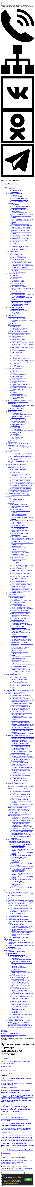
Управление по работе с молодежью (22, 520)
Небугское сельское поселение (20, 480)
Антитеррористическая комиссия (21, 453)
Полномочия (12, 594)
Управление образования (19, 514)
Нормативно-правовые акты (20, 910)
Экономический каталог (18, 208)
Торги (10, 897)
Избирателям (15, 363)
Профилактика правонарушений (21, 456)
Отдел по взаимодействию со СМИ (22, 565)
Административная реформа (16, 955)
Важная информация (17, 256)
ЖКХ (13, 655)
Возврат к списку (6, 1066)
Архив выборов (16, 355)
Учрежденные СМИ (17, 626)
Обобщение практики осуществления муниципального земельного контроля (21, 712)
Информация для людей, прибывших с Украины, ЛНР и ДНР (20, 458)
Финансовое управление (19, 504)
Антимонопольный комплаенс (20, 618)
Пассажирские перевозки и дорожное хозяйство (19, 652)
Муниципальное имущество (13, 891)
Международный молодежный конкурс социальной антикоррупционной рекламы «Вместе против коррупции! (20, 980)
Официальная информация (19, 200)
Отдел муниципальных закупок (21, 555)
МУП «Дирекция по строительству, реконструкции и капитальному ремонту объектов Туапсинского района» (22, 933)
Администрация (9, 496)
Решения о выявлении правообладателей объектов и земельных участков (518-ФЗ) (20, 669)
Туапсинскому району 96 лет (20, 424)
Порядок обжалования (15, 1019)
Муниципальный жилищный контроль (20, 735)
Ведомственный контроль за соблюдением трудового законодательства (20, 648)
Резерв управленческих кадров (20, 607)
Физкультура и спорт (17, 280)
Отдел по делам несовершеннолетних (18, 292)
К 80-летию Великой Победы (20, 201)
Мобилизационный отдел (19, 580)
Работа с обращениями (18, 339)
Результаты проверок (17, 620)
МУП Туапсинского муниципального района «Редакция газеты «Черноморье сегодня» (22, 926)
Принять (28, 1179)
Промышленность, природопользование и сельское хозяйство (21, 661)
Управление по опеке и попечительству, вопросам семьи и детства (22, 517)
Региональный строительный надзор (19, 841)
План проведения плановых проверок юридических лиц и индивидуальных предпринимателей (22, 722)
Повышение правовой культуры (21, 358)
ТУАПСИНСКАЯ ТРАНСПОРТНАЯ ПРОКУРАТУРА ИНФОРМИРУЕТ (19, 490)
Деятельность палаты (17, 329)
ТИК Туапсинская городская (16, 368)
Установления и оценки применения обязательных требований (22, 665)
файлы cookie (16, 1177)
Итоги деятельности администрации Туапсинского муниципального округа (22, 220)
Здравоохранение (16, 277)
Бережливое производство (19, 238)
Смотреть (10, 1061)
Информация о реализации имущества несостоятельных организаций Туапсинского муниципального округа (20, 247)
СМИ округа (12, 315)
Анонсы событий (16, 196)
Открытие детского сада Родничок (22, 430)
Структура (11, 503)
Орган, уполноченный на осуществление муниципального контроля (21, 717)
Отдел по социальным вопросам (21, 576)
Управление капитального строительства (19, 534)
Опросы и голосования (18, 257)
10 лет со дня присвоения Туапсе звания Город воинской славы (21, 415)
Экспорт (14, 243)
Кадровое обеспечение (18, 605)
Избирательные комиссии (19, 350)
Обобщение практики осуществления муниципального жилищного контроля (21, 751)
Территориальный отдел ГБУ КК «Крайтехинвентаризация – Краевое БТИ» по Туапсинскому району (21, 894)
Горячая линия (12, 442)
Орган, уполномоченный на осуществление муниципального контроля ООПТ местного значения (22, 826)
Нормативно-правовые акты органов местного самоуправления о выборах (22, 343)
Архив (13, 687)
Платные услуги (16, 237)
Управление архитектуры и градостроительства (19, 527)
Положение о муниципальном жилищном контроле (20, 776)
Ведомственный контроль (19, 682)
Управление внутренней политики (22, 583)
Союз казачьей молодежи (19, 395)
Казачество (11, 390)
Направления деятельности (16, 596)
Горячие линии (5, 1153)
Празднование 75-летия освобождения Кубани (18, 420)
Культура (14, 278)
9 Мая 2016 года (16, 426)
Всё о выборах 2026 (17, 366)
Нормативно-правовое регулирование (19, 684)
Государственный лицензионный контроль (21, 866)
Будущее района (16, 432)
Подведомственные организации (21, 624)
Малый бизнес (15, 211)
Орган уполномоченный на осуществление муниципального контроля (21, 801)
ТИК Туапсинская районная (16, 336)
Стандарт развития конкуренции (21, 235)
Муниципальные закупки (12, 674)
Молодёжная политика (18, 281)
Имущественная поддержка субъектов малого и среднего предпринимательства (20, 907)
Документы (15, 253)
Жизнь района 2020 (17, 437)
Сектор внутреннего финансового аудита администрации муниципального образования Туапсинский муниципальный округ (22, 587)
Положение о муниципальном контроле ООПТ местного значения (22, 817)
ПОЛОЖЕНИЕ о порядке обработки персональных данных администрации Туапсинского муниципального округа (20, 1025)
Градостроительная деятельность (21, 600)
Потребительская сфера (15, 307)
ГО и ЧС (14, 599)
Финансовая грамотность (19, 212)
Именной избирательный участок (21, 362)
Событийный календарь (18, 272)
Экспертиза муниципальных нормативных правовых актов (20, 611)
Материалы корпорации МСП (20, 911)
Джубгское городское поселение (21, 477)
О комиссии (15, 370)
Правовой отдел (16, 564)
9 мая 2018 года (16, 429)
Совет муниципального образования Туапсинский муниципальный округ (19, 333)
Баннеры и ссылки (17, 352)
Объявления (15, 326)
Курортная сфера (13, 251)
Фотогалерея (12, 411)
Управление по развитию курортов (22, 538)
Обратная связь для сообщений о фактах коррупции (21, 1015)
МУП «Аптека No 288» (18, 929)
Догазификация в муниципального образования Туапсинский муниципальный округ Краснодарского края (20, 446)
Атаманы (14, 392)
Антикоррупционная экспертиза (21, 988)
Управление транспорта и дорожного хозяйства (19, 548)
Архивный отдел (16, 604)
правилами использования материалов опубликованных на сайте (16, 1169)
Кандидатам (15, 365)
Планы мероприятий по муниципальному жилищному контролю (20, 780)
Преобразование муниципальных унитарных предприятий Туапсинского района (20, 921)
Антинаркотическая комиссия (20, 455)
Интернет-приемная (17, 499)
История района (16, 190)
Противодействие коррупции (17, 975)
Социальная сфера (13, 273)
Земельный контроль (14, 693)
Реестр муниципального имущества (19, 899)
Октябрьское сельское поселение (21, 488)
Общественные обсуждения (16, 692)
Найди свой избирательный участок (22, 360)
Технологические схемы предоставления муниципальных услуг (21, 972)
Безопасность (12, 451)
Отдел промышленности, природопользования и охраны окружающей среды (21, 552)
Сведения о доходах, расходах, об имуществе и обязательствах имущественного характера (21, 998)
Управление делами (17, 557)
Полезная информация (15, 410)
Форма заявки (15, 689)
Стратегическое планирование (20, 206)
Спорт (13, 440)
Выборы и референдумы (18, 354)
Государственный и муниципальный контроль (18, 690)
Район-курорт (15, 438)
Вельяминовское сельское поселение (22, 483)
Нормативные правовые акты (20, 681)
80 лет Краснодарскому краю (20, 422)
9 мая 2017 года (16, 427)
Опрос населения (16, 501)
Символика (14, 192)
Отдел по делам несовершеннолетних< (18, 524)
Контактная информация (19, 331)
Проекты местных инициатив (17, 493)
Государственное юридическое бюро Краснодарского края (22, 405)
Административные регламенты (21, 959)
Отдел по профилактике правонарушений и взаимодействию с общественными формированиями (22, 570)
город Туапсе (15, 472)
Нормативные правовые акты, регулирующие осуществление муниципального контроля (20, 708)
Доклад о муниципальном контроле (22, 733)
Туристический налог (18, 259)
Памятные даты (16, 413)
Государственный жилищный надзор (19, 842)
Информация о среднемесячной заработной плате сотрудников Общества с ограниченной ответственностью (21, 303)
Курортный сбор (16, 254)
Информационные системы (19, 623)
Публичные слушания (14, 948)
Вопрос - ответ (16, 915)
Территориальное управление (20, 591)
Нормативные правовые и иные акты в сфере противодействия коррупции (21, 985)
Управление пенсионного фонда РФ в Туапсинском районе (22, 295)
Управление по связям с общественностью (18, 559)
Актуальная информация (15, 193)
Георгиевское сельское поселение (21, 485)
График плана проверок (18, 677)
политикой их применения (10, 1183)
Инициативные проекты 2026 (20, 495)
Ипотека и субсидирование (19, 209)
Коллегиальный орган (18, 913)
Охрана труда (15, 673)
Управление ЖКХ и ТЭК (19, 536)
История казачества (17, 394)
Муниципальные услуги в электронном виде (19, 968)
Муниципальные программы (20, 224)
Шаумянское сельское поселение (21, 487)
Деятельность (15, 204)
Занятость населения (17, 285)
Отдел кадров (15, 562)
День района (15, 434)
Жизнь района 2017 (17, 435)
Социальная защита (17, 283)
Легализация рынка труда (19, 240)
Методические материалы (19, 679)
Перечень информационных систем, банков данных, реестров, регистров (19, 1021)
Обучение (14, 357)
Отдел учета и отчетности (19, 581)
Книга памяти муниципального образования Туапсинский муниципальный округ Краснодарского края (20, 468)
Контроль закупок (13, 676)
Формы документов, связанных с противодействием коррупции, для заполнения (22, 993)
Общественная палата (14, 325)
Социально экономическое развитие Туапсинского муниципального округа (22, 216)
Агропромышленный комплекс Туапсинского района (21, 657)
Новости (14, 195)
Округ (6, 187)
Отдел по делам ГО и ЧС (19, 567)
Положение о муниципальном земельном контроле (20, 696)
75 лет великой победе (18, 418)
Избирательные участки (18, 386)
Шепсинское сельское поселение (21, 482)
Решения (14, 346)
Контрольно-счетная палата (16, 317)
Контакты (14, 323)
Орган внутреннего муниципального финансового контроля (20, 510)
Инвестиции (15, 241)
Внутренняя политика (18, 602)
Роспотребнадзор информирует (17, 464)
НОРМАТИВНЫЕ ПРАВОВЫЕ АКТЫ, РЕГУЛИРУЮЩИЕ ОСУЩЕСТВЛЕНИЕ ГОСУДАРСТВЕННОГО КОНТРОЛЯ (21, 859)
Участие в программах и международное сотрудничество (21, 628)
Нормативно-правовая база (19, 318)
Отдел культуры (16, 522)
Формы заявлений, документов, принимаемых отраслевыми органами (21, 615)
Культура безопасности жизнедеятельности (21, 400)
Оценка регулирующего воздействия (22, 608)
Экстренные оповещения (19, 198)
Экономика (11, 203)
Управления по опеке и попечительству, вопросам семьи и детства (22, 288)
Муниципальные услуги (18, 966)
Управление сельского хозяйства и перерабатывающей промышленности (22, 544)
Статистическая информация (20, 621)
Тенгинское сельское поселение (21, 479)
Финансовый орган (17, 597)
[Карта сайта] (17, 42)
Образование (15, 275)
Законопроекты (12, 953)
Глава (9, 498)
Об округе (11, 188)
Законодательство (16, 341)
